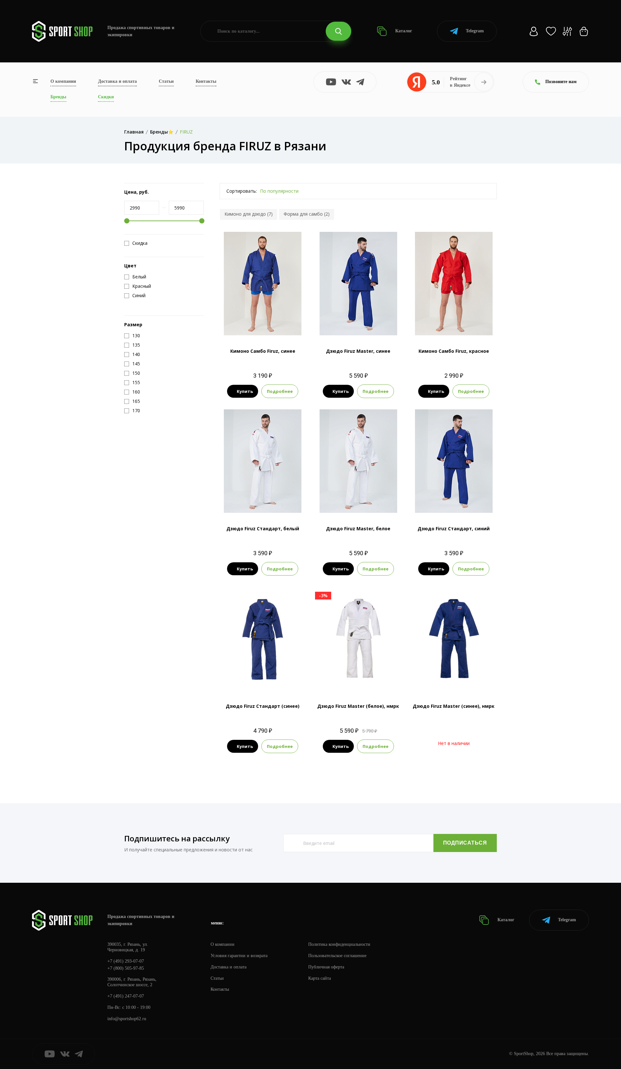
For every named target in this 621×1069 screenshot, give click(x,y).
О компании (63, 81)
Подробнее (280, 391)
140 (256, 324)
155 (358, 502)
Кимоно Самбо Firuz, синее (262, 351)
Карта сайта (319, 978)
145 (460, 324)
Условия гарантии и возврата (239, 955)
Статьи (166, 81)
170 (269, 502)
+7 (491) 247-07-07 (125, 996)
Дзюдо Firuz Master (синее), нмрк (454, 706)
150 (269, 324)
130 (256, 502)
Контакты (206, 81)
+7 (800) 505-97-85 (125, 968)
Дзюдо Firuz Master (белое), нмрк (358, 706)
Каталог (403, 30)
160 (364, 324)
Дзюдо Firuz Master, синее (358, 351)
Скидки (106, 96)
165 (485, 502)
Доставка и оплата (117, 81)
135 (434, 324)
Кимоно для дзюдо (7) (248, 214)
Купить (245, 391)
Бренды (58, 96)
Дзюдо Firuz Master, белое (358, 528)
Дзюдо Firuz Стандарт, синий (454, 528)
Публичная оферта (326, 967)
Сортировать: (241, 191)
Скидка (139, 243)
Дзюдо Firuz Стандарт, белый (262, 528)
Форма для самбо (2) (307, 214)
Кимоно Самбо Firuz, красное (454, 351)
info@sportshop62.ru (126, 1018)
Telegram (475, 30)
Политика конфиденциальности (339, 944)
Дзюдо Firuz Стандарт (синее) (263, 706)
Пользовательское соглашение (337, 955)
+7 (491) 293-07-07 (125, 961)
